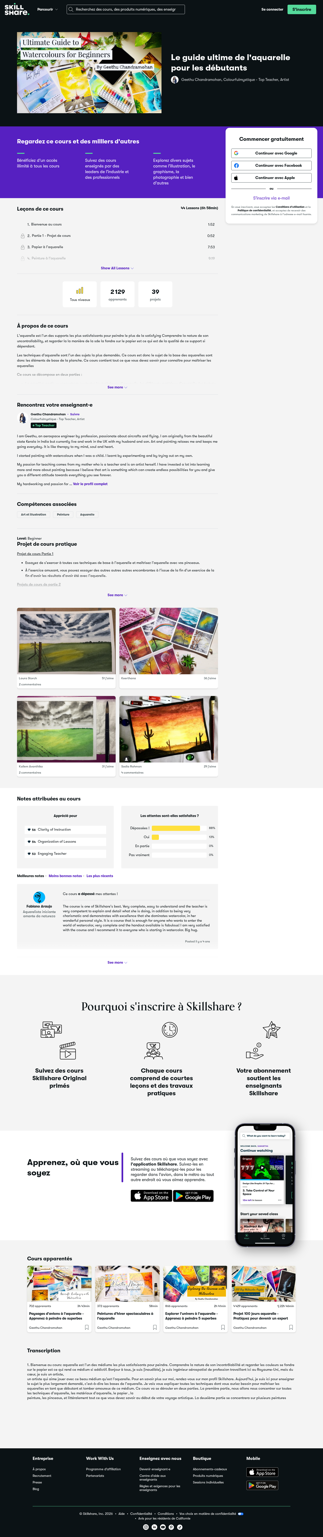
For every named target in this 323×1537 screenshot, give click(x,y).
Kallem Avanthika (31, 766)
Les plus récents (99, 876)
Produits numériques (208, 1476)
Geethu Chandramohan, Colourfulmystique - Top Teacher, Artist (235, 80)
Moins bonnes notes (65, 876)
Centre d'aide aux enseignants (153, 1477)
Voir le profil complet (90, 484)
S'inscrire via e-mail (271, 198)
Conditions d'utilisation (290, 206)
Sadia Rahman (131, 766)
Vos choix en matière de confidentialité (207, 1514)
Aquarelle (87, 514)
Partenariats (95, 1476)
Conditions (166, 1514)
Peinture (63, 514)
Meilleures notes (30, 876)
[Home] (17, 9)
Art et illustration (33, 514)
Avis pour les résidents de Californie (164, 1518)
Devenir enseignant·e (155, 1469)
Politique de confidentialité (254, 210)
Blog (36, 1489)
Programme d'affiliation (103, 1469)
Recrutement (42, 1476)
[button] (56, 9)
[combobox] (126, 9)
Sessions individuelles (208, 1482)
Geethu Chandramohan (55, 414)
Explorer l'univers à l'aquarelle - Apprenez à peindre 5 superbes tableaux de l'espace (191, 1318)
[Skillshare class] (59, 1284)
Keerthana (128, 678)
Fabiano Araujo (39, 906)
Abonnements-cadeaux (210, 1469)
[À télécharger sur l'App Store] (268, 1472)
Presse (37, 1482)
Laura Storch (28, 678)
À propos (39, 1469)
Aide (121, 1514)
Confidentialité (141, 1514)
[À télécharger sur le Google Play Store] (268, 1486)
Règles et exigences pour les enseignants (160, 1488)
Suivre (74, 414)
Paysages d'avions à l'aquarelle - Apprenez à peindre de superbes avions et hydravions (56, 1318)
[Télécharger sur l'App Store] (150, 1196)
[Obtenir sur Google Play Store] (194, 1196)
